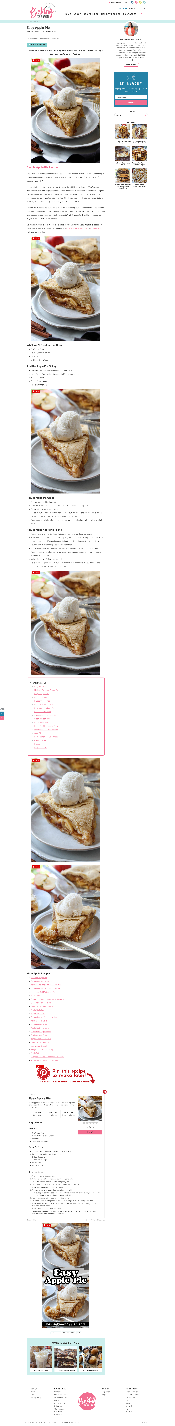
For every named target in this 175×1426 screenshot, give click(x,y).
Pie (78, 1333)
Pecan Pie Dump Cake (43, 704)
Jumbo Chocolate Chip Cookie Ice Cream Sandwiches (123, 186)
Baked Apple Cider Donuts (42, 1006)
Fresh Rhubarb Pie (42, 719)
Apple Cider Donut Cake (41, 1039)
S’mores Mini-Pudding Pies (45, 715)
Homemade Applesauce (41, 1032)
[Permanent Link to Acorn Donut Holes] (90, 1367)
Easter (56, 1400)
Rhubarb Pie (95, 228)
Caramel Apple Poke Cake (41, 981)
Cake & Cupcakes (132, 1395)
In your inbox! (120, 2)
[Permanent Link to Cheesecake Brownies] (65, 1367)
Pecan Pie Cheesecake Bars (46, 726)
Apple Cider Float (41, 1370)
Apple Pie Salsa (37, 1010)
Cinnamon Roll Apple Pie (41, 1003)
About (33, 1395)
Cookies (128, 1403)
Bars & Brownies (131, 1392)
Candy (127, 1400)
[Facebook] (132, 2)
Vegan (104, 1395)
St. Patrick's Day (60, 1397)
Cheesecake (130, 1397)
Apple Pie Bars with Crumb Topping (45, 988)
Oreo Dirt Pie (39, 733)
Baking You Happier (43, 10)
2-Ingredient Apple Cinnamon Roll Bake (47, 1057)
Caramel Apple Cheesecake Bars (44, 1017)
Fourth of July (59, 1403)
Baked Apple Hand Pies (40, 1042)
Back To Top (146, 1422)
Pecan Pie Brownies (42, 712)
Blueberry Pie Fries (42, 701)
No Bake (128, 1412)
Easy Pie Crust (40, 686)
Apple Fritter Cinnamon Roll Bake (44, 1060)
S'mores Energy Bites (137, 8)
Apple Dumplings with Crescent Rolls (46, 985)
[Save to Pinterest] (2, 718)
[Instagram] (140, 2)
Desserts (56, 1333)
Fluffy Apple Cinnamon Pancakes (123, 142)
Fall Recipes (68, 1333)
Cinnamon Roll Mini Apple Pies (43, 992)
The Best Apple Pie (39, 978)
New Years (58, 1415)
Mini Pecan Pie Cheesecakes (46, 730)
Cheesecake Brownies (66, 1370)
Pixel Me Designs (73, 1422)
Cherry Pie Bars (40, 740)
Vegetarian (106, 1392)
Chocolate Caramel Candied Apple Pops (48, 999)
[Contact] (144, 2)
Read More (131, 65)
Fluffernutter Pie (41, 722)
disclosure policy (55, 38)
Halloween (58, 1406)
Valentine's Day (60, 1395)
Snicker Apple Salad (39, 1035)
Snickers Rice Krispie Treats (122, 164)
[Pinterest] (136, 2)
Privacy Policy (36, 1397)
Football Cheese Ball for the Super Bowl (139, 142)
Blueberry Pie (71, 228)
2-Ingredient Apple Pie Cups (42, 1049)
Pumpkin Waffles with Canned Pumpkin (139, 164)
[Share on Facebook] (2, 714)
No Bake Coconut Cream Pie (46, 690)
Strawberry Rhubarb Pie (44, 708)
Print (90, 1132)
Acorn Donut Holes (90, 1370)
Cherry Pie (82, 228)
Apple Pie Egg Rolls (39, 1024)
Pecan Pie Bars (40, 697)
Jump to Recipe (37, 45)
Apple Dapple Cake (39, 1021)
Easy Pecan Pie (40, 748)
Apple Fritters (36, 1053)
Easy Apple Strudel (39, 1046)
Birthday (57, 1392)
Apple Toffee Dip (38, 1014)
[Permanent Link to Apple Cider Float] (41, 1367)
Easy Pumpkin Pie (41, 694)
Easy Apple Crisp (38, 996)
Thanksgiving (59, 1409)
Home (33, 1392)
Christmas (58, 1412)
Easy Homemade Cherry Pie (46, 737)
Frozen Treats (130, 1406)
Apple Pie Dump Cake (40, 1028)
